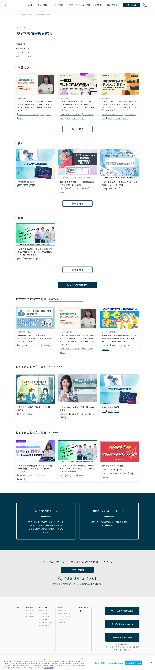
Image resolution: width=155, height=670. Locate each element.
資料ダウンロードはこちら (109, 511)
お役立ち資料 (29, 613)
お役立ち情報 (41, 5)
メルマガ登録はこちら (46, 511)
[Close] (151, 662)
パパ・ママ (106, 345)
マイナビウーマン (44, 616)
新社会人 (21, 479)
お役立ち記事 (29, 611)
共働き (114, 345)
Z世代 (48, 114)
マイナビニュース (44, 613)
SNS (71, 414)
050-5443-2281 (81, 578)
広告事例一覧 (62, 611)
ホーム (18, 15)
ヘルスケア (76, 189)
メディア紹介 (58, 5)
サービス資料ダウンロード (122, 624)
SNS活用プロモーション (65, 616)
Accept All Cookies (133, 663)
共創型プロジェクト (64, 613)
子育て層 (122, 345)
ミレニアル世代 (36, 345)
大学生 (32, 186)
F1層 (104, 469)
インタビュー (112, 469)
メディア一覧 (43, 611)
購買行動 (46, 345)
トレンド (75, 118)
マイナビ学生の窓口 (45, 622)
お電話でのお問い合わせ (122, 637)
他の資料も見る (56, 366)
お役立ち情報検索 (28, 15)
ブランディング (63, 619)
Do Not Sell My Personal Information (109, 663)
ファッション (123, 469)
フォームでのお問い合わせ (122, 611)
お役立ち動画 (29, 616)
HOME (29, 5)
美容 (130, 473)
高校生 (20, 118)
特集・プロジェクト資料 (79, 5)
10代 (42, 114)
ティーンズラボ (88, 114)
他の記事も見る (56, 299)
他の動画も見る (56, 432)
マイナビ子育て (44, 619)
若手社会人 (21, 414)
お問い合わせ (131, 5)
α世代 (26, 345)
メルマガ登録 (111, 5)
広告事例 (97, 5)
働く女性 (85, 189)
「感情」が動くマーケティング (28, 114)
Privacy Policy (49, 668)
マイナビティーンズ (45, 625)
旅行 (129, 345)
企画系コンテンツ (63, 622)
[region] (77, 662)
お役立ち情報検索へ (77, 284)
